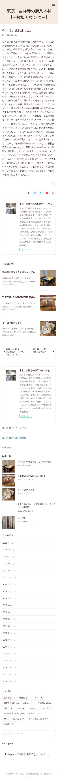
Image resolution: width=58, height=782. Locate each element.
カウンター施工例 (14, 718)
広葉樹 (9, 723)
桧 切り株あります (12, 322)
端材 (8, 708)
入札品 (28, 702)
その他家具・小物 (14, 713)
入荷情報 (44, 702)
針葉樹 (34, 713)
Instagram (7, 447)
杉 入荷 (21, 518)
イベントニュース (39, 708)
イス (21, 708)
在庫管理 (9, 697)
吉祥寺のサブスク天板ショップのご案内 (21, 272)
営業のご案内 (11, 702)
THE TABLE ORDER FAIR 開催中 (18, 297)
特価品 (23, 697)
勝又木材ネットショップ (14, 427)
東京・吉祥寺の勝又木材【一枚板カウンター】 (29, 14)
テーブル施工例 (38, 718)
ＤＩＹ (38, 697)
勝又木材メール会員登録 (14, 437)
